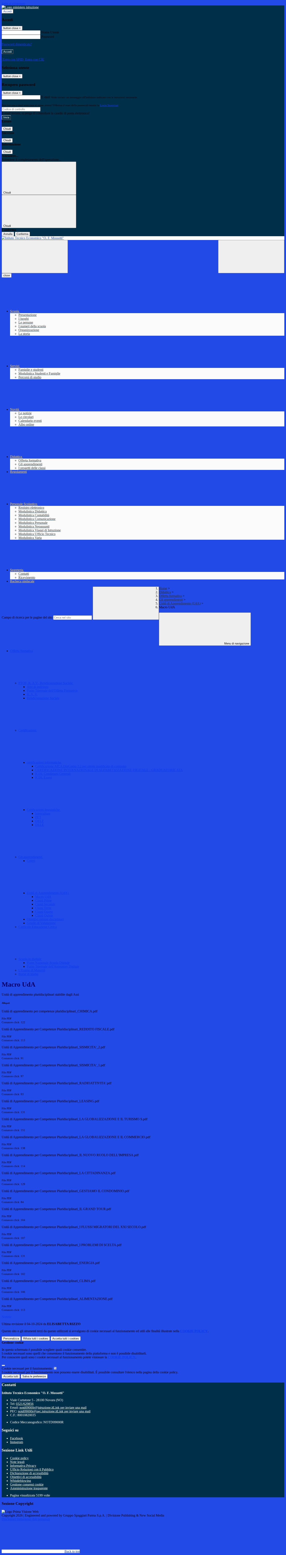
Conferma (22, 234)
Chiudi (7, 128)
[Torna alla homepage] (143, 238)
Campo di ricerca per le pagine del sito (27, 617)
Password (47, 36)
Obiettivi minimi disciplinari (45, 919)
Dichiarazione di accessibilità (29, 1473)
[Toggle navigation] (35, 256)
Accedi (7, 11)
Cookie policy (19, 1458)
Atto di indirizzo (37, 687)
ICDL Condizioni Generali (53, 774)
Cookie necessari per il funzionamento (27, 1368)
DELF (39, 821)
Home (163, 588)
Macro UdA (43, 896)
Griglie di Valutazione (41, 923)
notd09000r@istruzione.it (52, 1407)
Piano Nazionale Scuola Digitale (48, 962)
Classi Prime (43, 900)
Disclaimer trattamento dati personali (26, 1519)
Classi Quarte (44, 911)
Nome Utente (50, 32)
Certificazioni (27, 730)
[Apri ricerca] (251, 256)
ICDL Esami (43, 777)
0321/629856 (24, 1404)
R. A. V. (32, 694)
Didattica (165, 592)
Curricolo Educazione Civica (37, 927)
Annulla (7, 234)
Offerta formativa (170, 596)
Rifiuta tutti (35, 1338)
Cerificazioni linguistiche (44, 809)
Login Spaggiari (109, 105)
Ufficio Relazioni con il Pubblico (32, 1469)
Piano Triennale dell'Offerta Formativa (52, 690)
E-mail (45, 97)
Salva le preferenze (34, 1376)
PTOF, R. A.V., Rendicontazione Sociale (45, 683)
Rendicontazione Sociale (43, 698)
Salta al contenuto (13, 3)
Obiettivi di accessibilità (25, 1477)
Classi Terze (43, 908)
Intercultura (42, 813)
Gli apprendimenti (171, 599)
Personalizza (11, 1338)
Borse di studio (28, 974)
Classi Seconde (45, 904)
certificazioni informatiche (44, 762)
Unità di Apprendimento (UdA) (180, 603)
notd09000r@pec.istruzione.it (54, 1411)
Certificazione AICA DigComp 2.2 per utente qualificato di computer (80, 766)
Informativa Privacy (23, 1465)
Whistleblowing (20, 1480)
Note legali (17, 1462)
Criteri (31, 860)
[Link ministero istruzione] (20, 7)
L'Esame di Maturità (31, 970)
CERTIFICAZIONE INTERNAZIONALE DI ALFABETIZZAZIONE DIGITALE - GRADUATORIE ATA (109, 770)
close (6, 275)
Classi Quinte (44, 915)
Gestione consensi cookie (27, 1484)
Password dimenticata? (17, 44)
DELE (39, 825)
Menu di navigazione (236, 643)
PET (38, 817)
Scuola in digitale (30, 959)
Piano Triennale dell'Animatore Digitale (53, 966)
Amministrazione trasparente (29, 1488)
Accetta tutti (65, 1338)
